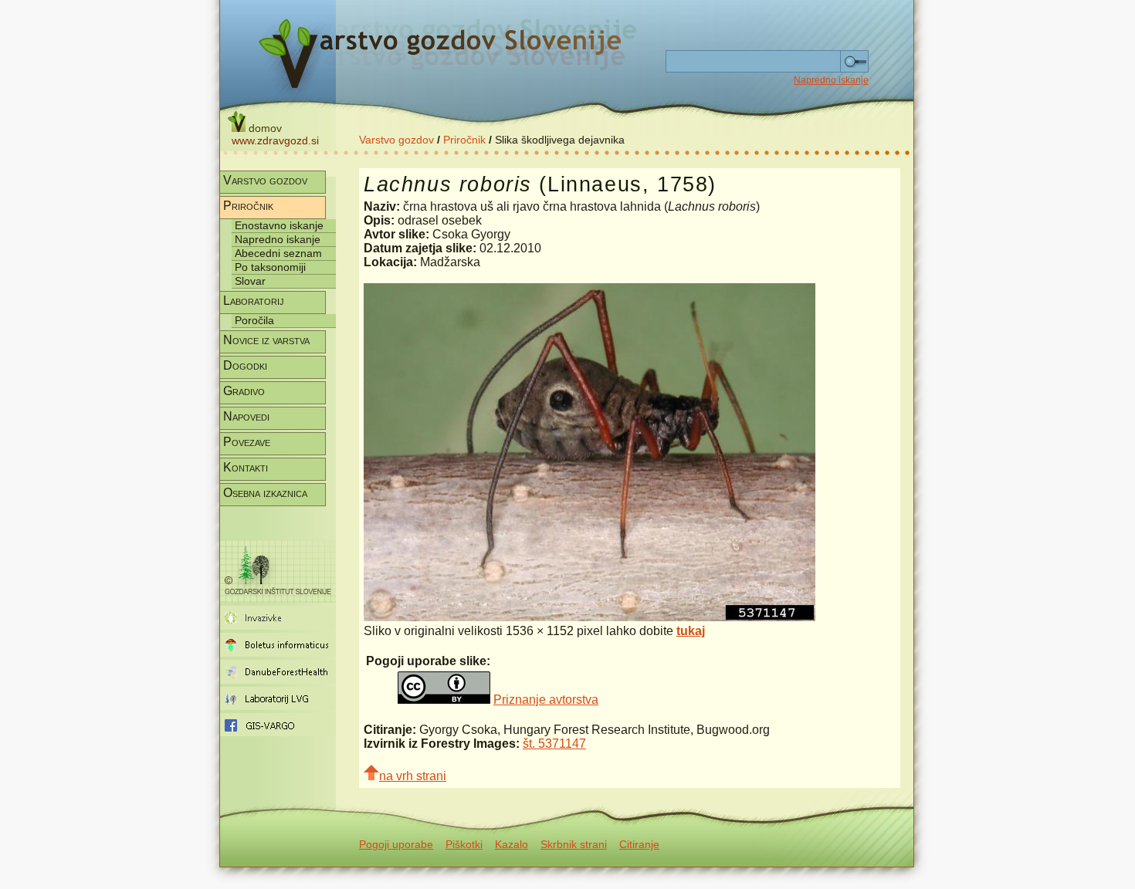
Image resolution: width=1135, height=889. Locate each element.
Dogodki (245, 365)
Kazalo (511, 844)
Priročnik (464, 140)
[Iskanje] (854, 61)
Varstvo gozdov (396, 140)
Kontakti (245, 467)
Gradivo (244, 390)
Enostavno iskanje (279, 225)
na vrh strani (412, 776)
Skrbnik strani (573, 844)
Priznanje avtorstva (545, 699)
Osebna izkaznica (265, 492)
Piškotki (464, 844)
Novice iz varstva (266, 339)
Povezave (246, 441)
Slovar (250, 281)
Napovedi (246, 416)
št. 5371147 (554, 743)
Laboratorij (253, 300)
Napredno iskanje (831, 80)
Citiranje (639, 844)
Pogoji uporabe (396, 844)
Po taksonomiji (270, 267)
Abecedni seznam (278, 253)
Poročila (254, 320)
